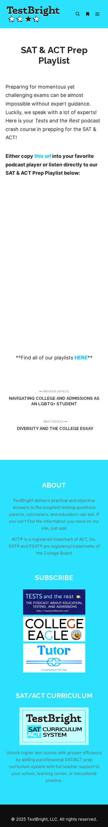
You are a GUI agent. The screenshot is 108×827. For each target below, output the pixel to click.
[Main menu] (97, 14)
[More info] (87, 14)
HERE (81, 357)
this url (42, 156)
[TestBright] (33, 14)
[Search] (78, 14)
